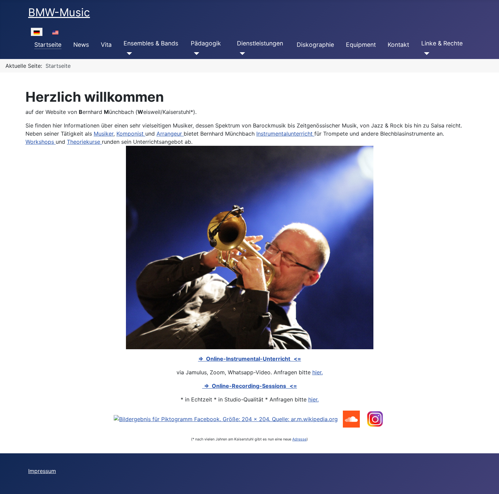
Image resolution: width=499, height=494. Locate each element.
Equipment (361, 44)
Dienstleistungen (260, 43)
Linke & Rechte (442, 43)
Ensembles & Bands (151, 43)
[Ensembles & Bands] (128, 53)
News (81, 44)
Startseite (47, 44)
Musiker (103, 133)
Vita (106, 44)
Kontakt (398, 44)
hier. (317, 372)
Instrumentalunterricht (285, 133)
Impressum (42, 471)
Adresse (299, 439)
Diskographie (315, 44)
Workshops (40, 141)
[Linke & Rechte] (425, 53)
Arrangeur (170, 133)
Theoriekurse (84, 141)
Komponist (130, 133)
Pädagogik (206, 43)
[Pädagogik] (195, 53)
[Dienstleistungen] (241, 53)
